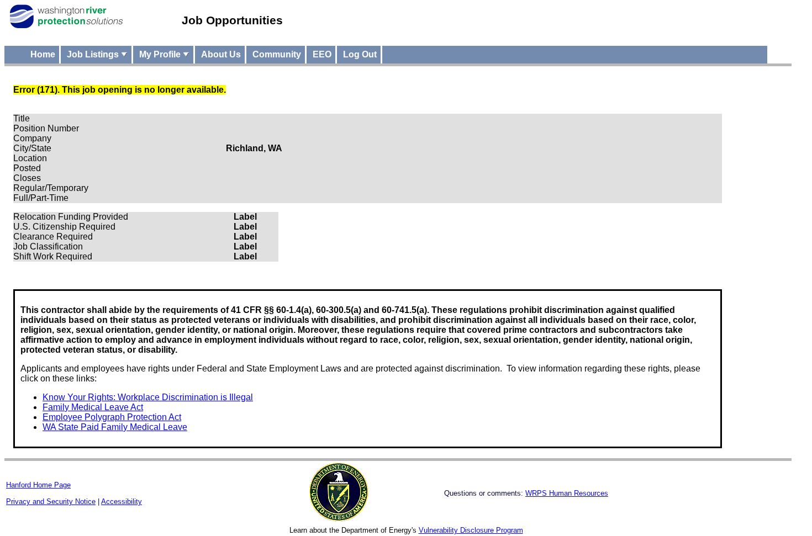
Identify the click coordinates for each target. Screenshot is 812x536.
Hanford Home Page (38, 485)
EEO (322, 54)
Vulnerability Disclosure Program (471, 530)
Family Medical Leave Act (93, 407)
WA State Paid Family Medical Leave (115, 427)
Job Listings (94, 54)
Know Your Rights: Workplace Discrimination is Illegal (148, 397)
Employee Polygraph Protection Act (112, 417)
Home (42, 54)
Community (276, 54)
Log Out (360, 54)
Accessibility (121, 501)
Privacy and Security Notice (51, 501)
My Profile (161, 54)
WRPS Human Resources (566, 493)
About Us (221, 54)
